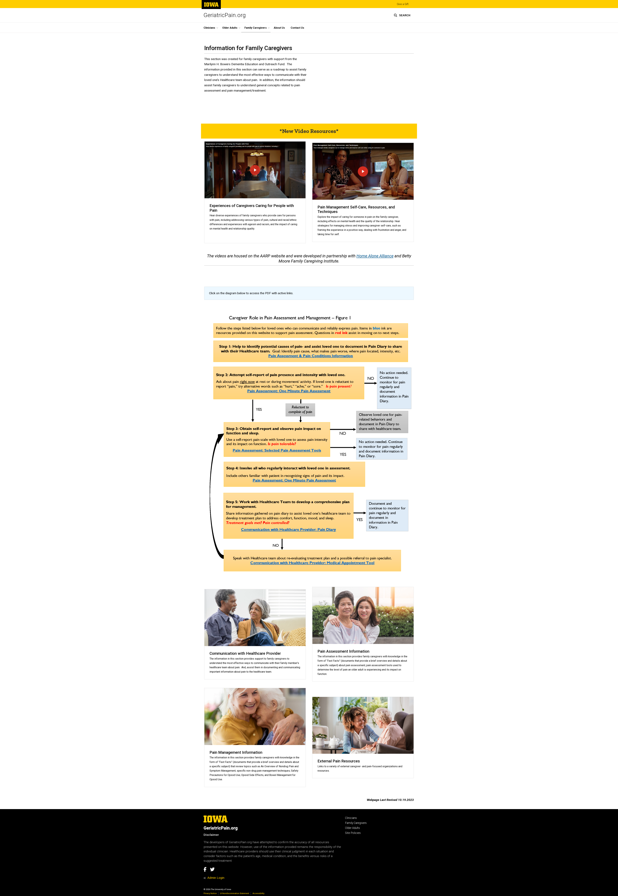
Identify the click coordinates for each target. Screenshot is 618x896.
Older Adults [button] (229, 27)
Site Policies (353, 833)
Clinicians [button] (209, 27)
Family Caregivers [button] (255, 27)
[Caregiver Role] (309, 438)
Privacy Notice (210, 893)
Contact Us (297, 27)
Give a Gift (402, 4)
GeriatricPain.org (225, 15)
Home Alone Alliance (374, 255)
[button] (402, 15)
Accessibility (258, 893)
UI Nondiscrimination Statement (234, 893)
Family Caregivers (356, 823)
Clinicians (351, 818)
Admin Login (215, 878)
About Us (279, 27)
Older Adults (352, 828)
